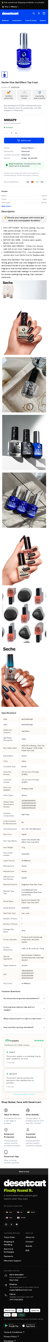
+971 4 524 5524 (16, 1300)
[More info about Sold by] (35, 148)
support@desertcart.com (20, 1290)
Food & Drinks (30, 20)
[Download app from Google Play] (12, 1325)
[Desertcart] (10, 13)
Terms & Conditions (14, 1332)
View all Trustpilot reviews (24, 1094)
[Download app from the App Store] (29, 1325)
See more (6, 206)
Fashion (43, 20)
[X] (11, 1224)
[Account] (39, 13)
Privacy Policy (11, 1336)
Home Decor (17, 20)
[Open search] (33, 13)
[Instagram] (6, 1224)
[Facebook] (17, 1224)
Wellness (5, 20)
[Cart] (44, 13)
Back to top (24, 1171)
